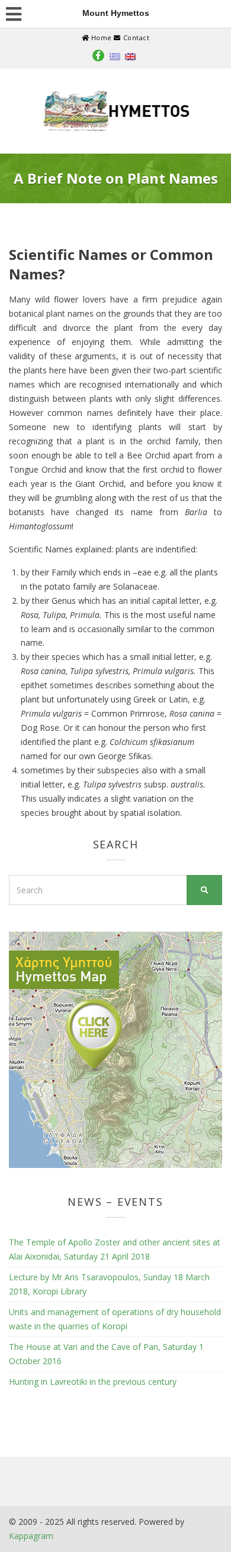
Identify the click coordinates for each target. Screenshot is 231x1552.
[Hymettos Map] (115, 1049)
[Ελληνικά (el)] (115, 55)
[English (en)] (130, 55)
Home (101, 37)
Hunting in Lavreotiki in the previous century (93, 1381)
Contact (135, 37)
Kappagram (31, 1535)
